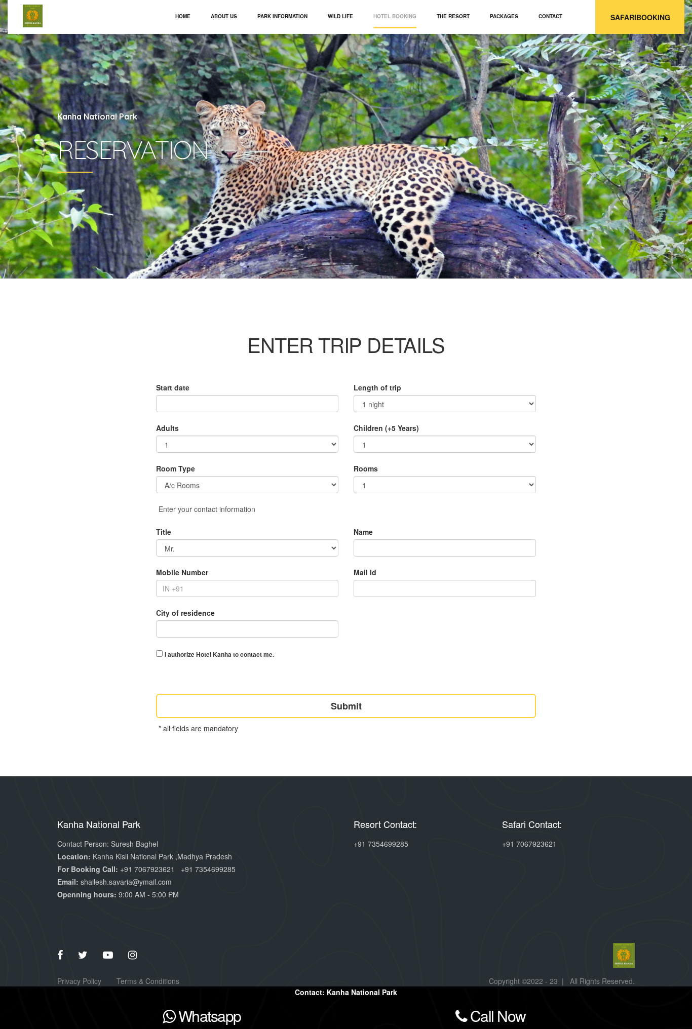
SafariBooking (640, 17)
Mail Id (365, 572)
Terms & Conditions (148, 981)
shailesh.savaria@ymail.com (126, 882)
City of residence (185, 613)
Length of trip (377, 387)
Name (363, 532)
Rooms (366, 468)
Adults (167, 428)
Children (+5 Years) (386, 428)
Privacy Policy (79, 981)
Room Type (175, 468)
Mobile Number (182, 572)
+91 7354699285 (208, 869)
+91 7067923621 (147, 869)
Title (163, 532)
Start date (172, 387)
